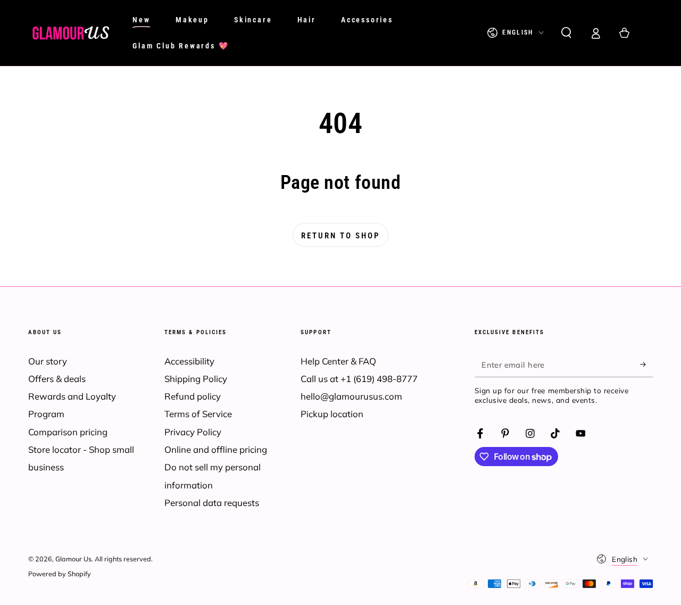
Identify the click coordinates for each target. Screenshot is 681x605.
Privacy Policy (192, 431)
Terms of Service (198, 413)
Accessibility (189, 361)
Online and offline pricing (215, 449)
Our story (47, 361)
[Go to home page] (70, 33)
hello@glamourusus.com (351, 396)
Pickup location (332, 413)
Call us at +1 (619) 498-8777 (359, 378)
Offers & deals (57, 378)
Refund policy (192, 396)
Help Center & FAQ (338, 361)
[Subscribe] (646, 364)
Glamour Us (73, 558)
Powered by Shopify (59, 573)
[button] (566, 33)
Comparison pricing (67, 431)
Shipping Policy (195, 378)
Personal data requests (211, 502)
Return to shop (340, 236)
